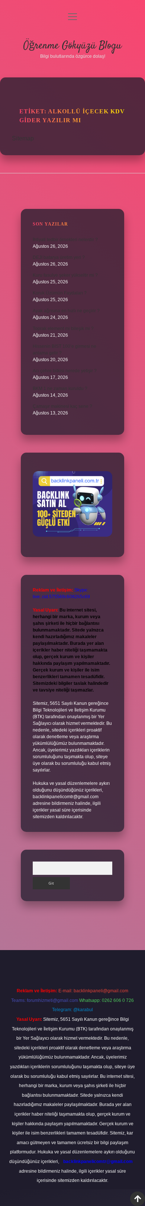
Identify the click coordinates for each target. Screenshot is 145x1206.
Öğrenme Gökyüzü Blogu (72, 46)
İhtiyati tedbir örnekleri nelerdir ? (65, 239)
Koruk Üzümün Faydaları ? (60, 293)
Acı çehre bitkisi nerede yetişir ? (65, 370)
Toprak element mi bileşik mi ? (63, 328)
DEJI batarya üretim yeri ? (59, 257)
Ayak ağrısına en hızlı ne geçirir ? (66, 310)
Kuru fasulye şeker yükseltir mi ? (65, 275)
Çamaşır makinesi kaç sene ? (62, 406)
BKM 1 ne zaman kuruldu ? (60, 388)
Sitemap (23, 138)
